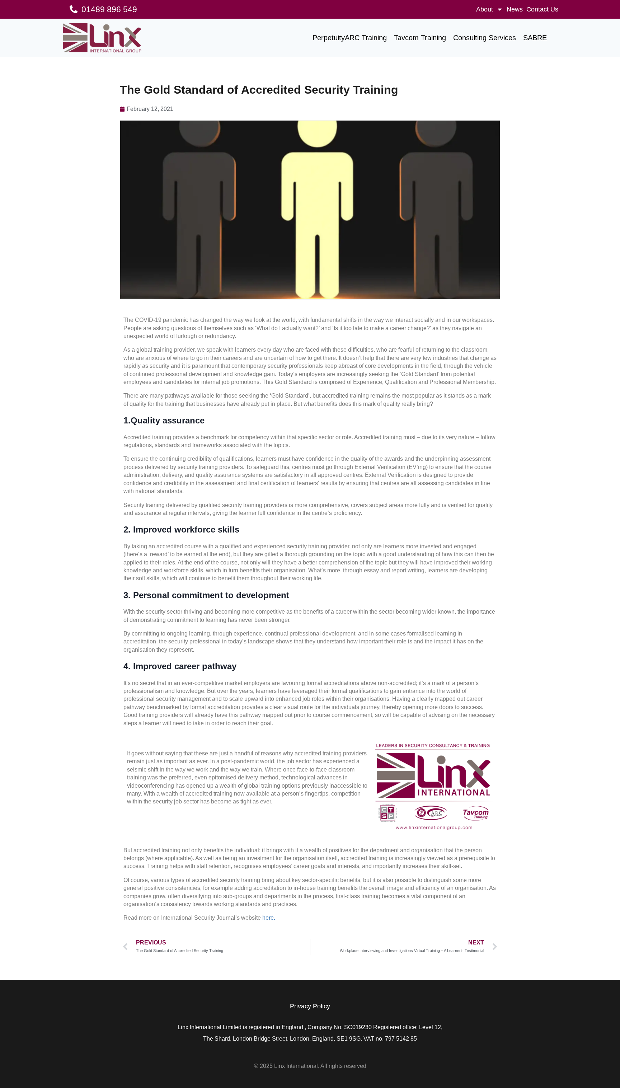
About (484, 9)
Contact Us (542, 9)
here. (268, 918)
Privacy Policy (310, 1006)
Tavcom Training (420, 38)
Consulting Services (484, 38)
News (515, 9)
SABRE (535, 38)
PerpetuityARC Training (350, 38)
